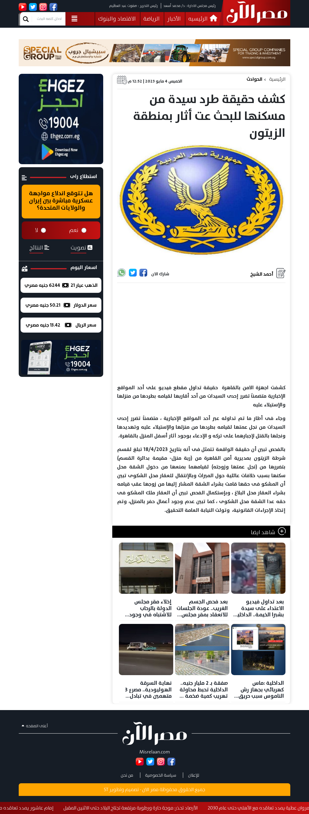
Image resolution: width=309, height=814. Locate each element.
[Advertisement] (201, 334)
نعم (73, 230)
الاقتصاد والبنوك (117, 18)
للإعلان (193, 775)
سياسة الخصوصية (160, 775)
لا (36, 230)
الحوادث (254, 79)
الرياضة (151, 18)
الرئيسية (277, 79)
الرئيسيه (198, 18)
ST (106, 789)
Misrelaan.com (154, 752)
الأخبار (174, 18)
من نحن (127, 775)
